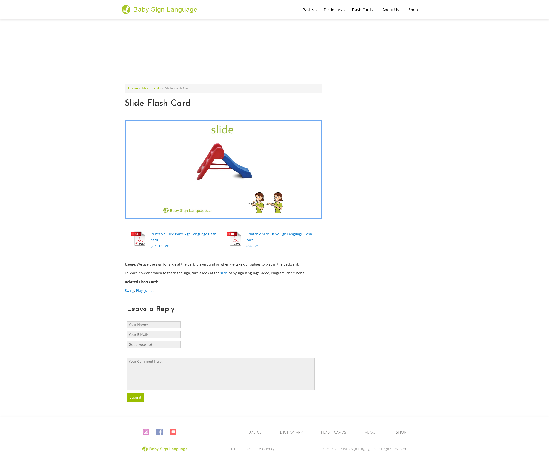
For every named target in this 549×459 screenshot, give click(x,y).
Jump (148, 290)
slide (224, 273)
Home (133, 88)
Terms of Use (240, 449)
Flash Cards (363, 9)
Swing (129, 290)
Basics (309, 9)
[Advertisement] (274, 51)
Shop (414, 9)
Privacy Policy (264, 449)
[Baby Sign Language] (160, 9)
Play (139, 290)
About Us (391, 9)
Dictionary (333, 9)
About (371, 432)
